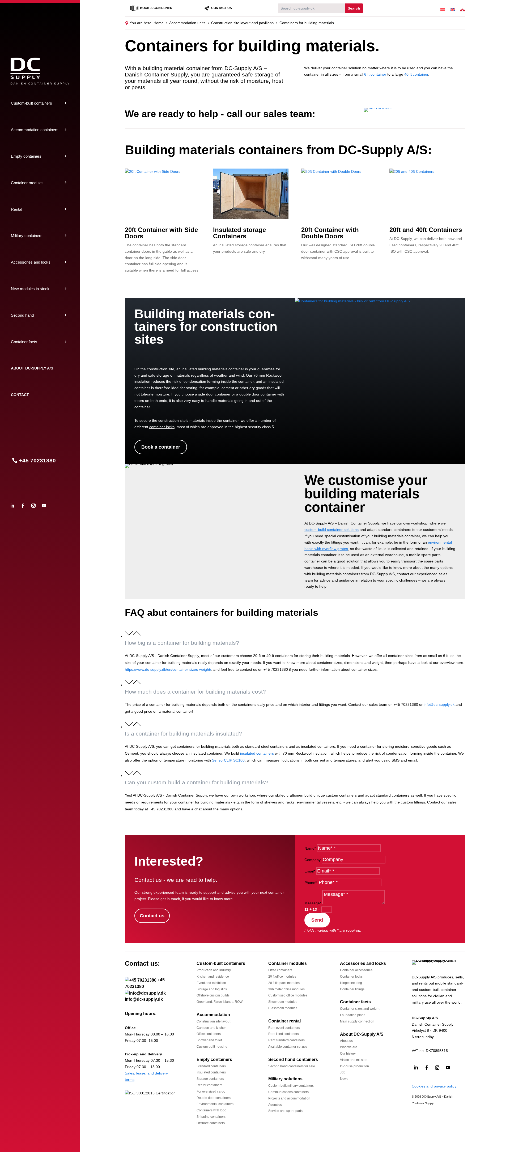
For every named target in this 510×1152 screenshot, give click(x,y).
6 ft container (375, 74)
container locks (162, 427)
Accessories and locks (30, 262)
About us (346, 1041)
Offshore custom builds (213, 995)
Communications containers (288, 1092)
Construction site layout (213, 1021)
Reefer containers (209, 1085)
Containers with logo (211, 1110)
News (344, 1079)
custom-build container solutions (331, 529)
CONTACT (20, 395)
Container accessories (356, 970)
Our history (348, 1053)
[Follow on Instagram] (33, 505)
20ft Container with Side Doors (161, 233)
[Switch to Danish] (442, 8)
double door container (257, 394)
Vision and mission (353, 1060)
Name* (310, 848)
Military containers (26, 235)
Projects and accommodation (289, 1098)
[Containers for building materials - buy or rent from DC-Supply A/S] (352, 301)
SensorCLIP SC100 (228, 760)
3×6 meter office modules (286, 989)
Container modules (27, 182)
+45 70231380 (37, 460)
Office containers (209, 1034)
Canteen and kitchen (212, 1028)
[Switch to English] (453, 8)
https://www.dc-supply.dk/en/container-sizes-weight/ (168, 669)
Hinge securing (351, 983)
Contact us (152, 915)
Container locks (351, 976)
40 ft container (416, 74)
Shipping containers (211, 1117)
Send (317, 920)
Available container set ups (287, 1046)
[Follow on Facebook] (23, 505)
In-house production (354, 1066)
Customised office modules (287, 995)
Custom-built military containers (291, 1085)
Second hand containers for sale (291, 1066)
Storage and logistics (212, 989)
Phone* (310, 882)
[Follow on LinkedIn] (12, 505)
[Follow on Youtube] (44, 505)
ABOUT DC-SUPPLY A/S (32, 368)
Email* (309, 871)
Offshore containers (211, 1123)
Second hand (22, 315)
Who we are (348, 1047)
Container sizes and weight (359, 1009)
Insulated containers (211, 1072)
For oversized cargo (211, 1091)
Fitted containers (280, 970)
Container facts (24, 341)
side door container (214, 394)
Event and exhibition (211, 983)
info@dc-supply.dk (439, 704)
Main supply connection (357, 1021)
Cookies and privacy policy (434, 1086)
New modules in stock (30, 288)
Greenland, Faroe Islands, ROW (220, 1002)
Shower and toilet (209, 1040)
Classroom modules (282, 1008)
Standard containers (211, 1066)
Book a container (160, 447)
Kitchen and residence (213, 976)
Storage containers (210, 1079)
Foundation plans (352, 1015)
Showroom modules (282, 1002)
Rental (16, 209)
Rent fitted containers (283, 1034)
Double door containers (214, 1098)
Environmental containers (215, 1104)
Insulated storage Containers (239, 233)
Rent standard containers (286, 1040)
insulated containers (257, 753)
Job (342, 1072)
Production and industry (214, 970)
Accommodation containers (34, 129)
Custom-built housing (212, 1046)
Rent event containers (284, 1028)
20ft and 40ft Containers (425, 229)
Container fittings (352, 989)
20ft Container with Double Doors (330, 233)
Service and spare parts (285, 1111)
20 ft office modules (282, 976)
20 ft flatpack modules (284, 983)
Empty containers (26, 156)
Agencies (275, 1105)
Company (312, 860)
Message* (312, 903)
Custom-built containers (31, 103)
